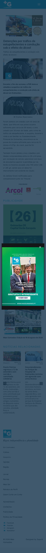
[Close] (40, 247)
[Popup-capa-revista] (23, 248)
